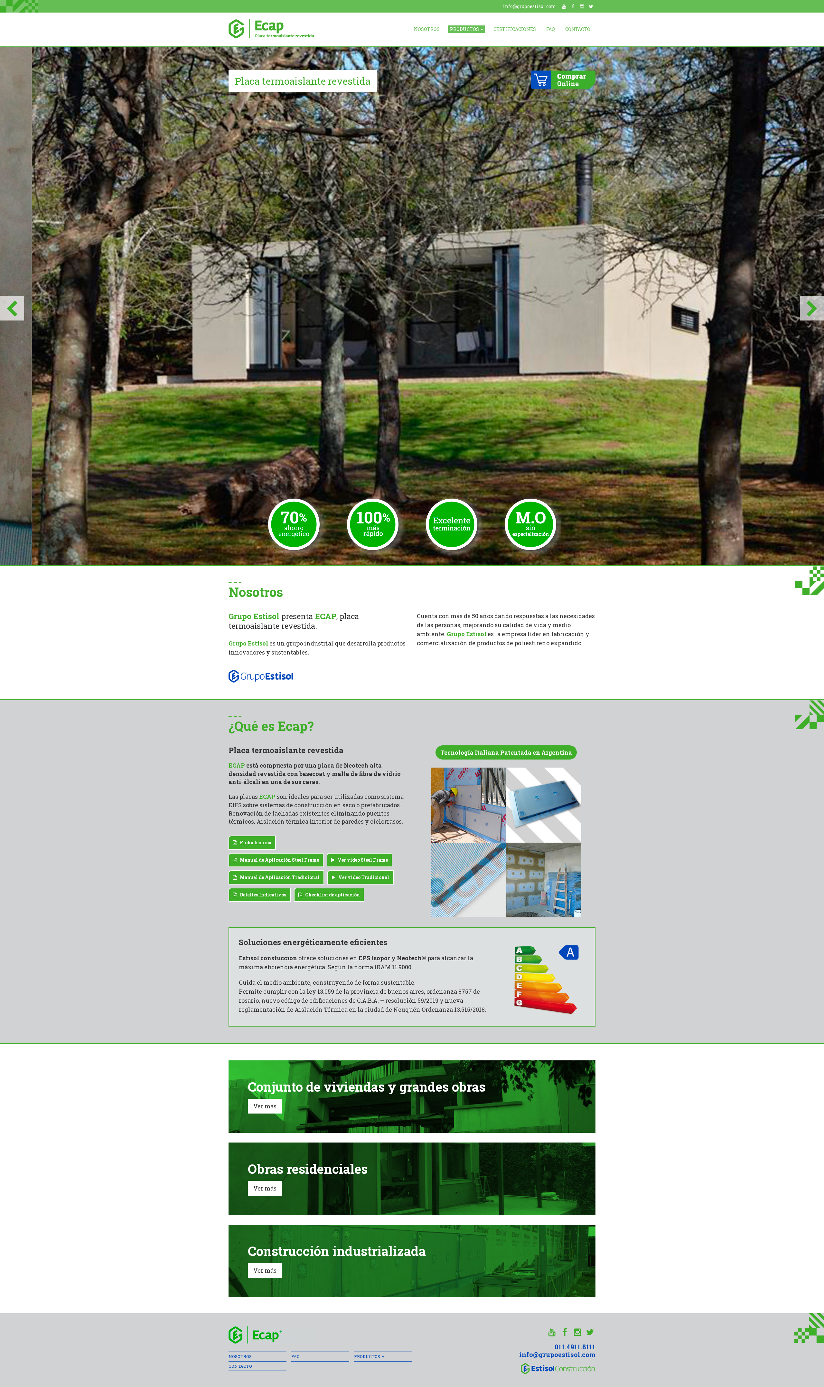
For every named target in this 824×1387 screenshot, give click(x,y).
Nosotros (427, 29)
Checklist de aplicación (331, 895)
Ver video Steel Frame (361, 860)
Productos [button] (367, 1356)
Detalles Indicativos (261, 895)
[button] (12, 306)
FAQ (550, 29)
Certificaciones (514, 29)
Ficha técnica (254, 842)
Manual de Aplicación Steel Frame (278, 860)
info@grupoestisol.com (529, 6)
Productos (465, 29)
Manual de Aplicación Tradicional (278, 877)
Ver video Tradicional (362, 877)
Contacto (577, 29)
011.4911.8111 (575, 1347)
